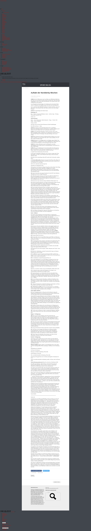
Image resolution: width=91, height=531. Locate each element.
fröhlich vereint (43, 105)
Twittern (47, 470)
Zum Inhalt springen (3, 0)
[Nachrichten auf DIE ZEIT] (5, 74)
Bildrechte (4, 522)
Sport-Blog (45, 85)
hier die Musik (52, 137)
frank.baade (34, 472)
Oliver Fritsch (33, 497)
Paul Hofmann (39, 500)
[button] (0, 75)
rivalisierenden (56, 455)
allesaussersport (49, 145)
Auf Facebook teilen (37, 470)
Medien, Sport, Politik (52, 140)
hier (47, 322)
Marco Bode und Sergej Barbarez (53, 454)
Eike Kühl (35, 500)
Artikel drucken (40, 472)
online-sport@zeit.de (40, 504)
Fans (32, 457)
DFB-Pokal (33, 476)
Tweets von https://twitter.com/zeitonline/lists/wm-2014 (52, 488)
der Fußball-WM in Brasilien (38, 489)
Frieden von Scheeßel (40, 440)
